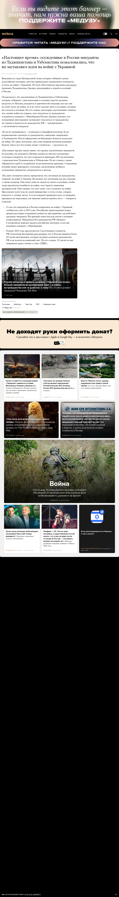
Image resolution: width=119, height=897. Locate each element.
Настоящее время (31, 74)
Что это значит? (32, 894)
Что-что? (17, 308)
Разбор (52, 34)
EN (116, 34)
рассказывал (40, 234)
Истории (43, 34)
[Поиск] (111, 34)
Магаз (72, 34)
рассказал (71, 85)
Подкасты (62, 34)
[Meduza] (7, 33)
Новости (33, 34)
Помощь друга (83, 34)
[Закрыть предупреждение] (116, 894)
